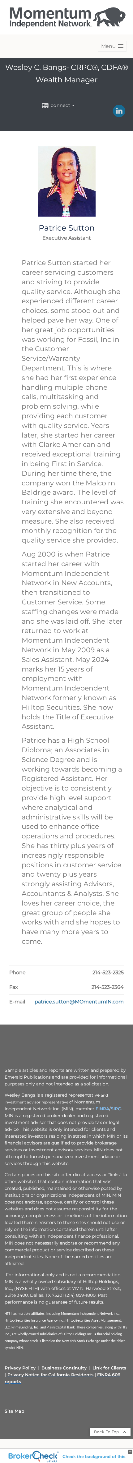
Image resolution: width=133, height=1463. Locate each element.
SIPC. (116, 1109)
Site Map (14, 1411)
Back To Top (107, 1431)
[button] (112, 46)
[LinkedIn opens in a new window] (119, 115)
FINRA (102, 1109)
